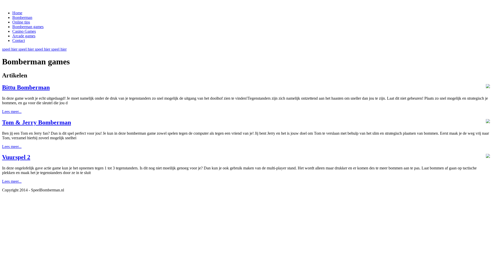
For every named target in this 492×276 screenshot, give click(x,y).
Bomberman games (28, 27)
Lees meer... (12, 111)
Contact (18, 40)
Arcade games (23, 36)
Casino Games (24, 31)
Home (17, 13)
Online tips (21, 22)
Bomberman (22, 17)
